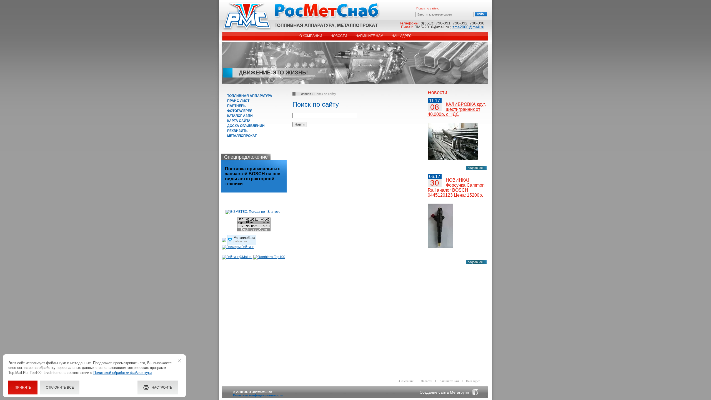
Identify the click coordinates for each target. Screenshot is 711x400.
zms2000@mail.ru (468, 27)
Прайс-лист (238, 101)
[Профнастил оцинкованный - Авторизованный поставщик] (224, 241)
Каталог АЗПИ (240, 116)
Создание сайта (434, 392)
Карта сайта (239, 121)
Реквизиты (238, 131)
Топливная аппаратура (249, 96)
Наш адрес (402, 36)
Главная (305, 94)
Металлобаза (244, 238)
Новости (339, 36)
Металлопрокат (242, 136)
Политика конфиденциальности (258, 395)
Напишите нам (369, 36)
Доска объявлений (246, 126)
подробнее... (476, 167)
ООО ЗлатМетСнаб (301, 16)
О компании (310, 36)
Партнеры (237, 106)
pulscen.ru (240, 241)
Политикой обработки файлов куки (122, 373)
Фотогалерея (239, 111)
